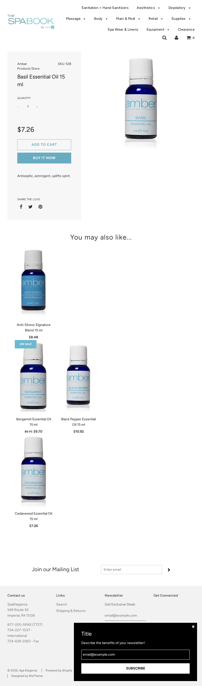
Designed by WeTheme (27, 676)
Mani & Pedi (126, 19)
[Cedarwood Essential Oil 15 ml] (33, 471)
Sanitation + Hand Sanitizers (105, 8)
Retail (154, 19)
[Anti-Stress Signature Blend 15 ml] (33, 283)
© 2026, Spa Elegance (22, 670)
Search (61, 604)
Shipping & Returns (71, 611)
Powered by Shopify (59, 670)
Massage (74, 19)
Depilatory (177, 8)
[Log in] (176, 38)
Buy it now (44, 158)
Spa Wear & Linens (123, 29)
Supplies (179, 19)
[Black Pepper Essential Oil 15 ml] (79, 377)
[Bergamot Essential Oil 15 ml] (33, 377)
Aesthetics (146, 8)
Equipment (156, 29)
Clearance (186, 29)
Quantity (24, 98)
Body (99, 19)
